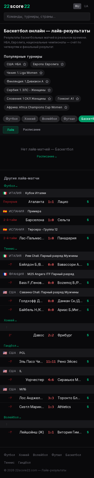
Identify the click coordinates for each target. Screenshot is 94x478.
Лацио (63, 202)
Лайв (10, 130)
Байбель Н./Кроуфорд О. (39, 310)
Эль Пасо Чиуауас (34, 361)
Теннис (9, 462)
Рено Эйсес (67, 361)
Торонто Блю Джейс (75, 398)
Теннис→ (10, 248)
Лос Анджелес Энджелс (39, 398)
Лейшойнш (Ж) (32, 432)
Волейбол (49, 119)
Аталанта (36, 202)
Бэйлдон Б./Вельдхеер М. (40, 264)
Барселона (35, 220)
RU (77, 6)
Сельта (64, 220)
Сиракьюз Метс (71, 380)
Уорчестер (35, 380)
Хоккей (29, 119)
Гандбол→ (11, 345)
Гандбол (24, 462)
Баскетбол (73, 455)
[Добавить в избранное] (24, 64)
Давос (38, 335)
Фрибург (65, 335)
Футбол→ (11, 186)
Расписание (31, 129)
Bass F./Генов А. (32, 283)
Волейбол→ (12, 417)
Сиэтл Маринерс (33, 407)
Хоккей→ (10, 320)
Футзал (69, 119)
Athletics (64, 407)
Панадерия (67, 238)
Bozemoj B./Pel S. (72, 283)
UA (86, 6)
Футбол (12, 119)
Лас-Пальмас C (32, 238)
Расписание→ (47, 156)
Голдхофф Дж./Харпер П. (40, 301)
